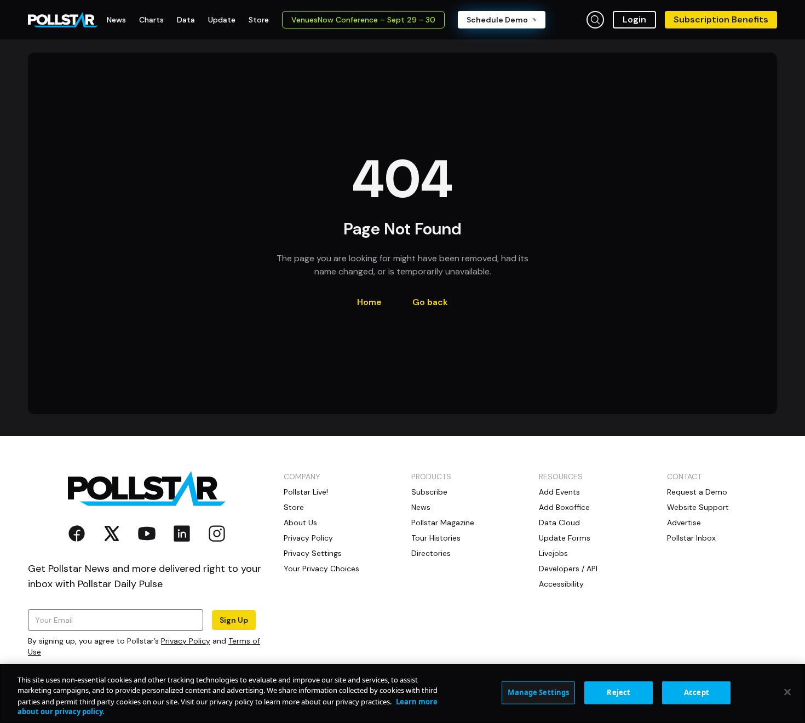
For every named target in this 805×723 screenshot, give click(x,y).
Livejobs (553, 553)
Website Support (698, 507)
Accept (696, 692)
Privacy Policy (185, 641)
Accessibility (561, 584)
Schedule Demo (497, 20)
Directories (431, 553)
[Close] (787, 692)
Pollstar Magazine (442, 522)
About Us (300, 522)
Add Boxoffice (564, 507)
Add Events (559, 492)
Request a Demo (697, 492)
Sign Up (234, 620)
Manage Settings (538, 692)
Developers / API (568, 568)
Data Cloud (559, 522)
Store (294, 507)
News (420, 507)
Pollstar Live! (306, 492)
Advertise (684, 522)
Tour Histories (436, 538)
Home (369, 302)
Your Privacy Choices (321, 568)
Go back (430, 302)
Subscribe (429, 492)
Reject (618, 692)
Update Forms (564, 538)
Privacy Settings (313, 553)
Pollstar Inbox (691, 538)
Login (634, 19)
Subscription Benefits (721, 19)
